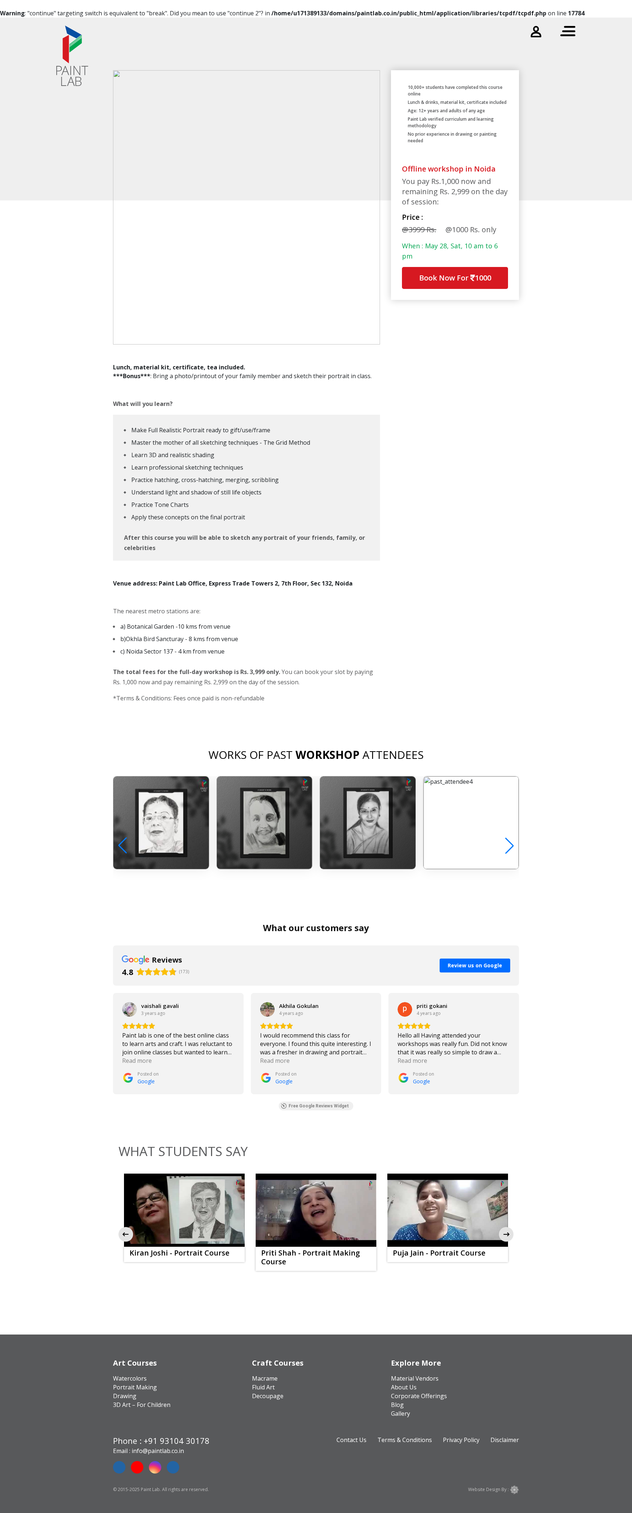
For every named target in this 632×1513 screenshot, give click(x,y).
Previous (125, 1234)
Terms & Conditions (404, 1440)
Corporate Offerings (419, 1396)
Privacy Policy (461, 1440)
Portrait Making (135, 1387)
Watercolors (130, 1378)
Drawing (124, 1396)
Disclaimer (504, 1440)
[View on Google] (129, 1009)
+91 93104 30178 (177, 1440)
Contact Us (351, 1440)
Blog (397, 1405)
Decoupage (267, 1396)
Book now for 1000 (455, 281)
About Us (404, 1387)
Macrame (265, 1378)
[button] (509, 846)
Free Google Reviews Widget (319, 1106)
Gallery (400, 1414)
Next (506, 1234)
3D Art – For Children (141, 1405)
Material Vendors (415, 1378)
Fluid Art (263, 1387)
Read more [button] (137, 1061)
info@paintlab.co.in (158, 1451)
